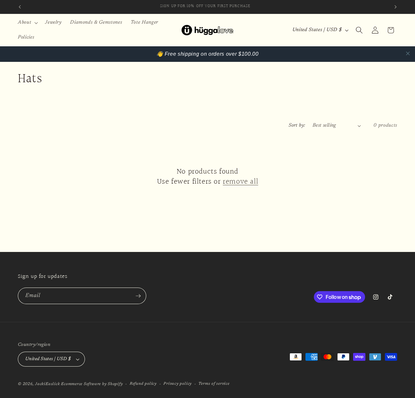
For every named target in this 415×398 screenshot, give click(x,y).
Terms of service (213, 384)
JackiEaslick (47, 384)
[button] (27, 22)
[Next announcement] (395, 7)
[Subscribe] (138, 296)
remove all (240, 182)
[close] (408, 53)
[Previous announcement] (20, 7)
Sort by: (297, 125)
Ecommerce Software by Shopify (92, 384)
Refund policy (143, 384)
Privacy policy (177, 384)
